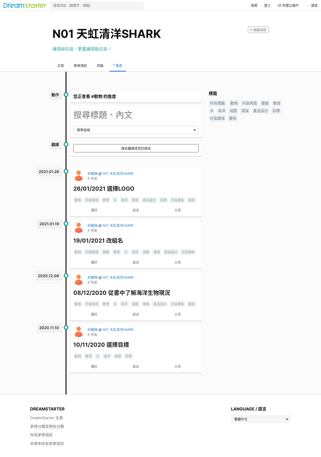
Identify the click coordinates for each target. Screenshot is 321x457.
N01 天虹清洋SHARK (118, 173)
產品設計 (149, 200)
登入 (267, 5)
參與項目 (80, 65)
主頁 (60, 65)
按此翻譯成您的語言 (136, 148)
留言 (136, 210)
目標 (163, 200)
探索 (254, 5)
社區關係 (177, 200)
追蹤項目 (258, 30)
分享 (177, 210)
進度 (117, 65)
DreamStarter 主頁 (46, 417)
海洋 (124, 200)
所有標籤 (217, 103)
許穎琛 (93, 173)
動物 (77, 200)
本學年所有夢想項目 (47, 443)
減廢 (146, 252)
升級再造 (91, 200)
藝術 (191, 200)
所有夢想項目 (41, 435)
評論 (100, 65)
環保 (135, 200)
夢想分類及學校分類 (47, 426)
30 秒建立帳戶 (288, 5)
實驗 (106, 252)
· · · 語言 (311, 5)
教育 (106, 200)
